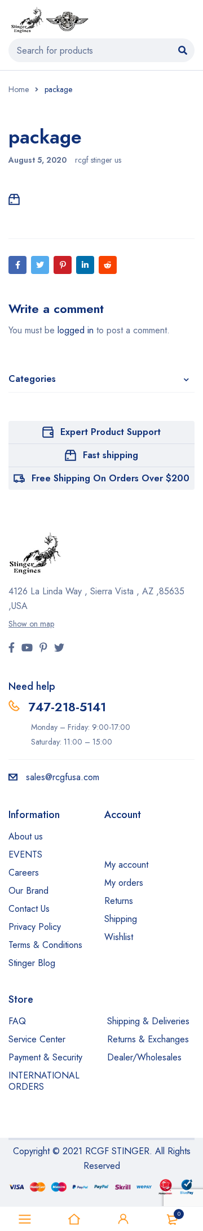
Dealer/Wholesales (144, 1057)
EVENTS (25, 854)
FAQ (17, 1021)
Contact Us (29, 908)
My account (126, 864)
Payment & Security (45, 1057)
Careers (23, 872)
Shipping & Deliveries (148, 1021)
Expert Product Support (110, 431)
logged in (76, 330)
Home (18, 89)
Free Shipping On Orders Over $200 (110, 478)
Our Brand (28, 890)
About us (25, 836)
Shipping (120, 918)
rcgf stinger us (98, 160)
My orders (123, 882)
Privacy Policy (34, 926)
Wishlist (118, 936)
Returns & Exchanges (148, 1039)
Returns (118, 900)
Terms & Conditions (45, 944)
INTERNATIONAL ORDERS (44, 1081)
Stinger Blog (31, 962)
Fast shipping (110, 455)
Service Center (36, 1039)
